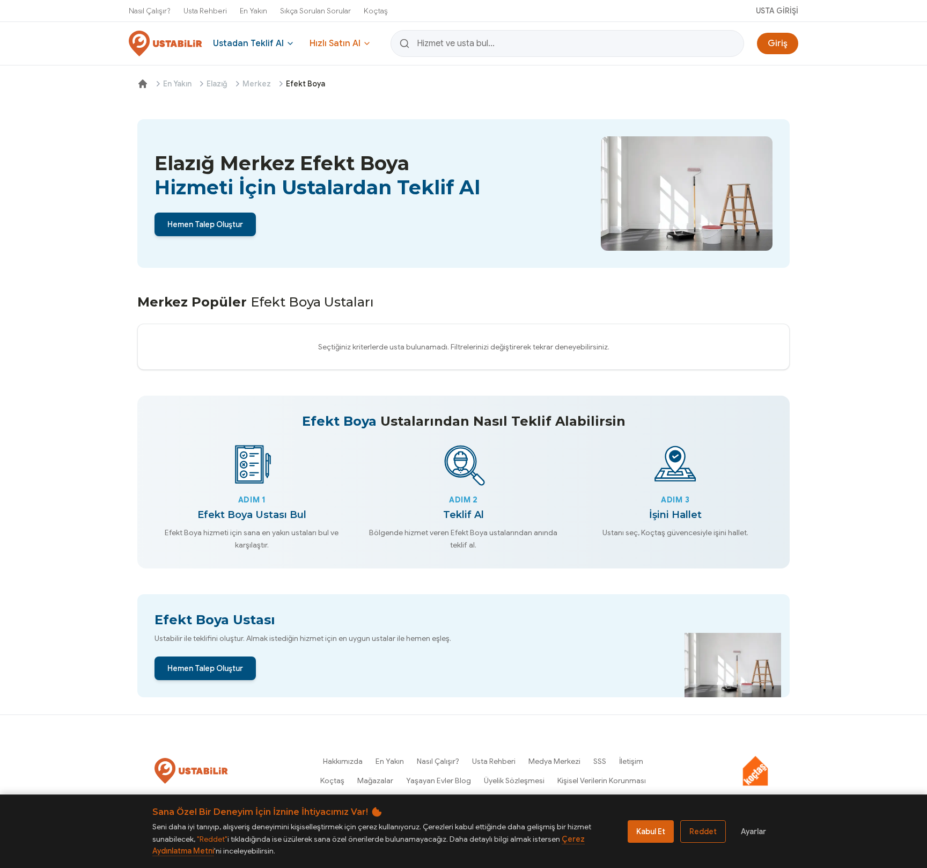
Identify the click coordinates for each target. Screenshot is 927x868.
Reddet (703, 831)
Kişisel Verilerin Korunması (601, 780)
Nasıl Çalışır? (150, 11)
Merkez (256, 84)
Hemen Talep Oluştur (205, 224)
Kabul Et (650, 831)
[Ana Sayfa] (142, 83)
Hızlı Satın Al (335, 43)
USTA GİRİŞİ (777, 11)
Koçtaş (376, 11)
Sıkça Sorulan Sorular (315, 11)
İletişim (631, 761)
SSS (599, 761)
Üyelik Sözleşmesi (514, 780)
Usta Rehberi (205, 11)
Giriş (778, 43)
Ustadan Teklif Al (248, 43)
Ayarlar (753, 831)
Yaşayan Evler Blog (438, 780)
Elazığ (217, 84)
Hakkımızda (343, 761)
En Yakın (253, 11)
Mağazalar (375, 780)
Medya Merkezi (554, 761)
